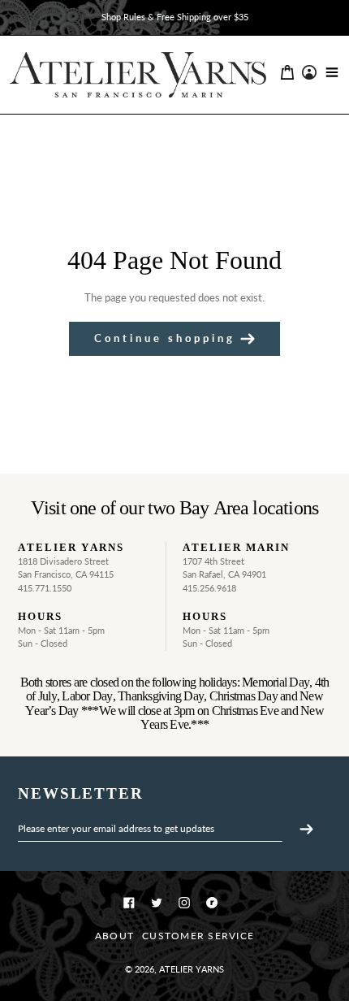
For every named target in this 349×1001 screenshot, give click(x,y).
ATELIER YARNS (191, 969)
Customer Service (198, 936)
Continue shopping (164, 338)
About (114, 936)
